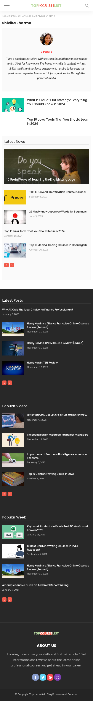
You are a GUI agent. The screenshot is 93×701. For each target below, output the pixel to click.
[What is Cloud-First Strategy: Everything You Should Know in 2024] (13, 105)
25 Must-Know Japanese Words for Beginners (58, 211)
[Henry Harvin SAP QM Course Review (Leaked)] (13, 348)
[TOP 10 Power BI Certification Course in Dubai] (15, 197)
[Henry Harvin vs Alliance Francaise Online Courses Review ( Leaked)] (13, 329)
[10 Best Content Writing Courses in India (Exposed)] (13, 551)
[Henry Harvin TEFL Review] (13, 368)
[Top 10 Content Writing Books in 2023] (13, 479)
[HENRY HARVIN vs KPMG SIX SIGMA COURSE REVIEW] (13, 421)
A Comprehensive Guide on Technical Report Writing (35, 585)
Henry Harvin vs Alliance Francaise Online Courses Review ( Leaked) (58, 325)
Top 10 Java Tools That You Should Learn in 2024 (58, 121)
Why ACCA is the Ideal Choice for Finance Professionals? (37, 309)
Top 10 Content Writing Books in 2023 (50, 474)
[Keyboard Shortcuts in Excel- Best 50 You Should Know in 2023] (13, 532)
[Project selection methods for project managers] (13, 440)
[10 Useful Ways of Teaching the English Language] (46, 166)
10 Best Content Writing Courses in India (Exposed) (52, 547)
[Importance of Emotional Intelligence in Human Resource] (13, 460)
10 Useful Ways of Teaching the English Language (40, 180)
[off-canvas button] (7, 5)
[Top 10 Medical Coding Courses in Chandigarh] (15, 250)
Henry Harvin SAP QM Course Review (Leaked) (55, 343)
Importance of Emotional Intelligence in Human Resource (57, 456)
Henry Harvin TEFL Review (42, 362)
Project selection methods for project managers (57, 435)
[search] (87, 5)
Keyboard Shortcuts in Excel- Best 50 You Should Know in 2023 (57, 528)
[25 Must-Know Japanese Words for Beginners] (15, 217)
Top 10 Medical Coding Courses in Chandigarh (58, 245)
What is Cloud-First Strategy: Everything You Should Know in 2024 (57, 102)
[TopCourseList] (46, 5)
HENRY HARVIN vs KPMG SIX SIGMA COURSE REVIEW (57, 415)
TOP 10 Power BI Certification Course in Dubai (57, 192)
